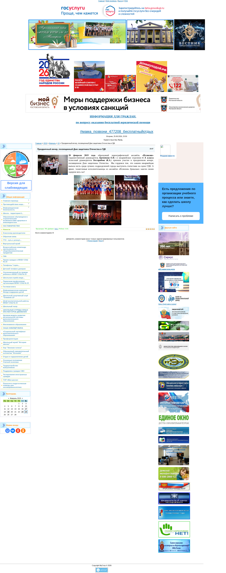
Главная (101, 1)
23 (22, 412)
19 (8, 412)
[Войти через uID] (7, 430)
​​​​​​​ (105, 224)
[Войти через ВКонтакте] (12, 430)
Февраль (52, 143)
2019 (45, 143)
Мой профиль (111, 1)
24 (26, 412)
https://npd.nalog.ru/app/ (167, 304)
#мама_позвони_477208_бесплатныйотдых (116, 131)
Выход (120, 1)
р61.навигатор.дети (166, 269)
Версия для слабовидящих (16, 185)
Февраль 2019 (15, 398)
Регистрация (93, 241)
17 (26, 409)
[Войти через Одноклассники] (23, 430)
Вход (101, 241)
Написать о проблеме (181, 216)
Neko (56, 229)
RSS (126, 1)
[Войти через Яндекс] (18, 430)
